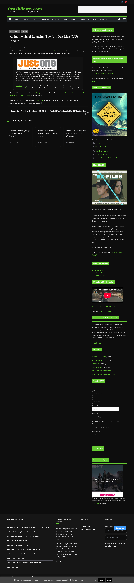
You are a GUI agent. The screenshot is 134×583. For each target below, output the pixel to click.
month (114, 546)
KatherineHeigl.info (98, 360)
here (93, 81)
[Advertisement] (102, 9)
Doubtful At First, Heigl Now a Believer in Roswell (19, 133)
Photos (82, 19)
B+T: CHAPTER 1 (97, 307)
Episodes (55, 19)
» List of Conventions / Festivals (102, 73)
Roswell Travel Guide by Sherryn (18, 545)
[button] (19, 19)
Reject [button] (109, 580)
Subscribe (120, 528)
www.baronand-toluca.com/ (101, 371)
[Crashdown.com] (9, 19)
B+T (35, 19)
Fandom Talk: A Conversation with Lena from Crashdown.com (29, 527)
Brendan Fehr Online (99, 357)
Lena (26, 47)
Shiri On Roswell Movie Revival (18, 541)
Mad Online (96, 364)
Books (73, 19)
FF (89, 19)
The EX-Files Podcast (105, 311)
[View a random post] (124, 19)
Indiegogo (95, 503)
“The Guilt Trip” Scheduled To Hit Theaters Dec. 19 (67, 112)
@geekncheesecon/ (102, 151)
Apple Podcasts (116, 252)
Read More (116, 580)
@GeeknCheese (100, 146)
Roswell (45, 19)
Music (65, 19)
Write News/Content (99, 275)
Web (94, 19)
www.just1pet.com (25, 88)
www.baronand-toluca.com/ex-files (103, 374)
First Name (109, 527)
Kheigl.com (39, 93)
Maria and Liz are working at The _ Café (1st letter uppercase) (105, 423)
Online (86, 527)
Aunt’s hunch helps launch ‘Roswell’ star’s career (47, 133)
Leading (24, 31)
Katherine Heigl (14, 31)
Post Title (95, 413)
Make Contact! (97, 273)
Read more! (60, 561)
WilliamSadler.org (97, 367)
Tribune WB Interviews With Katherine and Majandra (76, 133)
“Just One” (57, 51)
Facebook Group (101, 154)
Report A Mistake (98, 270)
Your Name (95, 390)
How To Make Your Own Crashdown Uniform (23, 536)
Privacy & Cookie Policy (88, 529)
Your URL (95, 406)
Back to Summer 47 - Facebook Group (108, 158)
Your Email (95, 398)
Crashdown (104, 19)
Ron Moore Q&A (13, 567)
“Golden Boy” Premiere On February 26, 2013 (28, 111)
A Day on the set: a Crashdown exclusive (21, 554)
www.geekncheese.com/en (104, 143)
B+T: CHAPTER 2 (111, 307)
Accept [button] (101, 580)
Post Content (96, 431)
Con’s (26, 19)
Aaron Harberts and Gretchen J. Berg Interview (24, 563)
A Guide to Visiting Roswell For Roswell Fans (23, 532)
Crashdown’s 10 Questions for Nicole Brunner (23, 550)
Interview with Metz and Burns (18, 558)
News (16, 19)
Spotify (94, 255)
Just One (19, 86)
